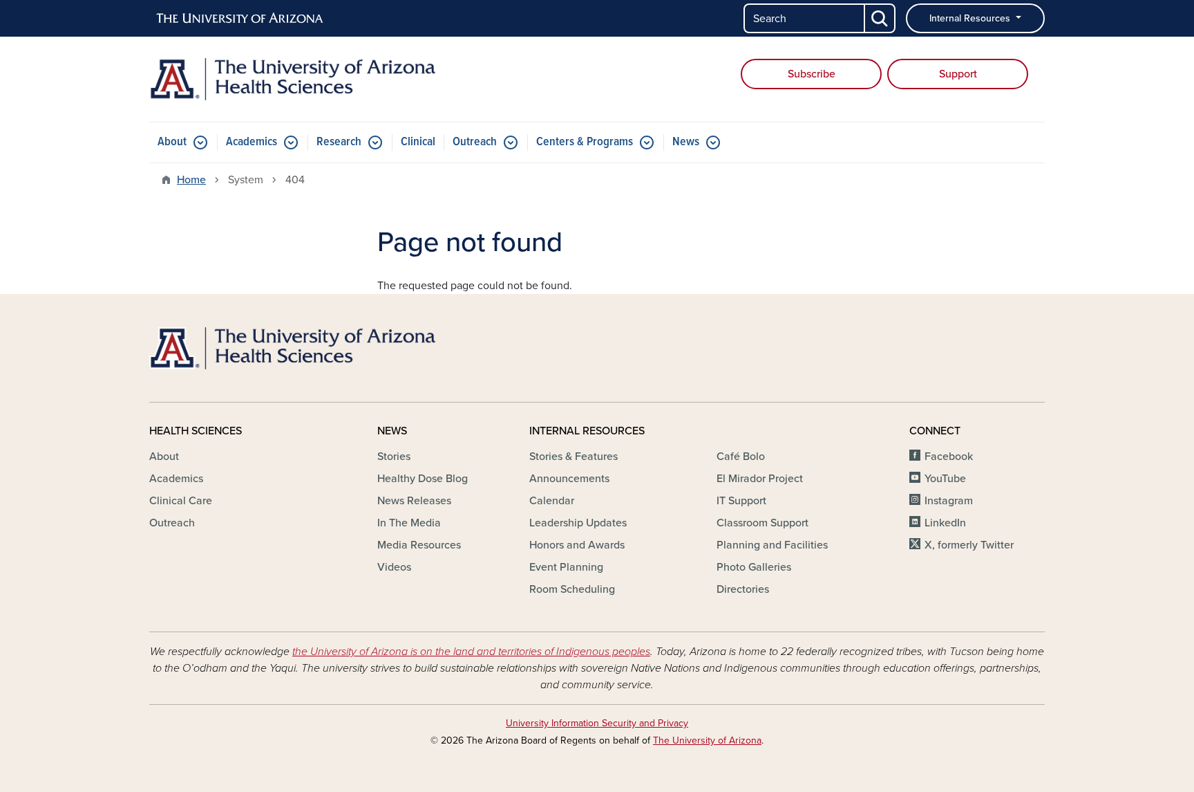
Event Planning (566, 567)
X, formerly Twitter (969, 545)
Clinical (418, 142)
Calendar (551, 501)
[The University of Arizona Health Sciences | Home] (293, 79)
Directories (743, 589)
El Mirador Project (760, 479)
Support (958, 74)
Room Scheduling (572, 589)
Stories (393, 456)
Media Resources (419, 545)
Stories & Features (573, 456)
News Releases (414, 501)
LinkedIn (945, 523)
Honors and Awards (577, 545)
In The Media (409, 523)
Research (338, 142)
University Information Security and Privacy (597, 723)
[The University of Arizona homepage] (240, 18)
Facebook (949, 456)
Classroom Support (762, 523)
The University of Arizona (707, 740)
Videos (394, 567)
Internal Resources (971, 18)
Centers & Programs (584, 142)
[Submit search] (880, 18)
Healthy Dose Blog (422, 479)
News (685, 142)
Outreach (475, 142)
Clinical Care (180, 501)
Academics (251, 142)
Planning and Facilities (772, 545)
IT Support (741, 501)
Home (191, 180)
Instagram (949, 501)
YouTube (945, 479)
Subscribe (811, 74)
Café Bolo (741, 456)
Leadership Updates (578, 523)
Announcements (569, 479)
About (172, 142)
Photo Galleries (754, 567)
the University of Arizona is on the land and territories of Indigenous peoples (471, 652)
